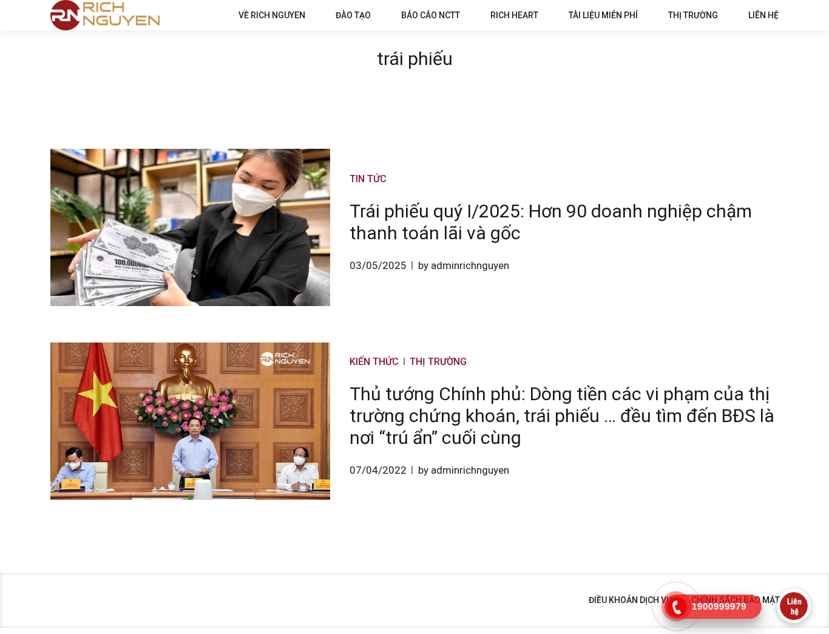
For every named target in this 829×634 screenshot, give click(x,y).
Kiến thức (374, 361)
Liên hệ (763, 15)
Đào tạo (353, 15)
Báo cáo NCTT (430, 15)
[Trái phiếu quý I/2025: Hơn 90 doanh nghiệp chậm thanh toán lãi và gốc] (190, 227)
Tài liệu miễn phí (603, 15)
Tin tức (368, 179)
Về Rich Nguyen (272, 15)
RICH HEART (514, 15)
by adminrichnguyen (463, 265)
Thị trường (693, 15)
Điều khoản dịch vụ (630, 600)
